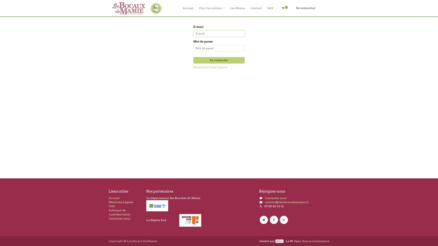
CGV (112, 206)
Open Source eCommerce (311, 241)
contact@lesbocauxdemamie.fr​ (287, 202)
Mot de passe (203, 41)
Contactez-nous (120, 218)
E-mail (198, 27)
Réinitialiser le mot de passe (210, 67)
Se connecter (305, 8)
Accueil (114, 198)
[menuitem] (188, 8)
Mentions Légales (121, 202)
